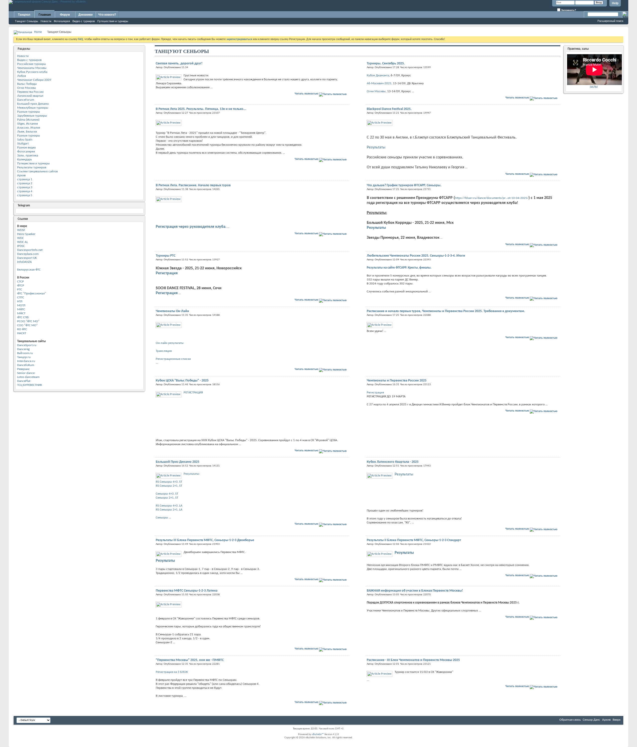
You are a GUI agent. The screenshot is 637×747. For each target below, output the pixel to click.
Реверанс (23, 369)
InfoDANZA (24, 262)
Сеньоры (162, 517)
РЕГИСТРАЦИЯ (193, 392)
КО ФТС (22, 329)
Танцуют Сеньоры (26, 21)
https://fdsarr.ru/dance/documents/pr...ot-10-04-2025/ (492, 198)
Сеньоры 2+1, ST (167, 497)
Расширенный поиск (610, 20)
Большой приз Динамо (33, 103)
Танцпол (24, 14)
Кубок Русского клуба (32, 72)
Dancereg (23, 349)
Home (38, 32)
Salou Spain (24, 139)
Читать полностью (307, 93)
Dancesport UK (27, 258)
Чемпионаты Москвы (32, 68)
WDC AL (22, 242)
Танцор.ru (24, 357)
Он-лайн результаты (170, 343)
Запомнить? (568, 10)
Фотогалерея (62, 21)
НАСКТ (21, 333)
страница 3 (24, 187)
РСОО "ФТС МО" (28, 321)
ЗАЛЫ (594, 87)
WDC (20, 238)
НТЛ (19, 301)
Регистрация (167, 273)
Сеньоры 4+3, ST (167, 493)
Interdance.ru (26, 361)
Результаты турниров (31, 167)
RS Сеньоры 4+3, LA (169, 505)
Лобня (21, 76)
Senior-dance (26, 373)
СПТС (20, 297)
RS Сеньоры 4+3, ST (169, 481)
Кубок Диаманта (378, 75)
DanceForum (25, 99)
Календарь (24, 159)
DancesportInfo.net (30, 250)
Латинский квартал (30, 95)
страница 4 (24, 191)
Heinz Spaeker (26, 234)
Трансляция (164, 351)
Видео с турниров (83, 21)
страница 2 (24, 183)
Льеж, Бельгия (27, 131)
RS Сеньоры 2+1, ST (169, 485)
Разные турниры (28, 111)
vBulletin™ (318, 734)
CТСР (20, 281)
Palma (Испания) (28, 119)
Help (615, 3)
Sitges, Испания (27, 123)
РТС (19, 289)
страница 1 (24, 179)
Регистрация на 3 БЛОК (172, 672)
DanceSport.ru (26, 345)
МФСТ (21, 313)
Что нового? (107, 14)
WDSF (21, 230)
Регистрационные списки (173, 359)
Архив (21, 175)
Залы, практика (27, 155)
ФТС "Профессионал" (31, 293)
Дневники (85, 14)
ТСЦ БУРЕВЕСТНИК (29, 385)
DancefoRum (25, 365)
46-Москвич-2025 (379, 83)
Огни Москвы (26, 88)
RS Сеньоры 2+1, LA (169, 509)
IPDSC (21, 246)
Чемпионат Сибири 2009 (34, 80)
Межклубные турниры (32, 107)
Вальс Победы (27, 84)
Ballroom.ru (25, 353)
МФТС (21, 309)
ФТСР (20, 285)
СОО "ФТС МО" (27, 325)
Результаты (376, 147)
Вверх (617, 719)
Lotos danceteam (28, 377)
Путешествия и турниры (112, 21)
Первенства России (30, 91)
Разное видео (26, 147)
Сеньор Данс (591, 719)
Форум (65, 14)
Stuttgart (23, 143)
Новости (46, 21)
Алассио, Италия (28, 127)
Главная (45, 14)
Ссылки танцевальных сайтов (37, 171)
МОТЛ (21, 305)
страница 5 (24, 195)
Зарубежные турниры (32, 115)
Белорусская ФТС (29, 269)
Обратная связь (570, 719)
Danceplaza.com (28, 254)
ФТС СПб (23, 317)
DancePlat (23, 381)
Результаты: (192, 473)
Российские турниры (31, 64)
